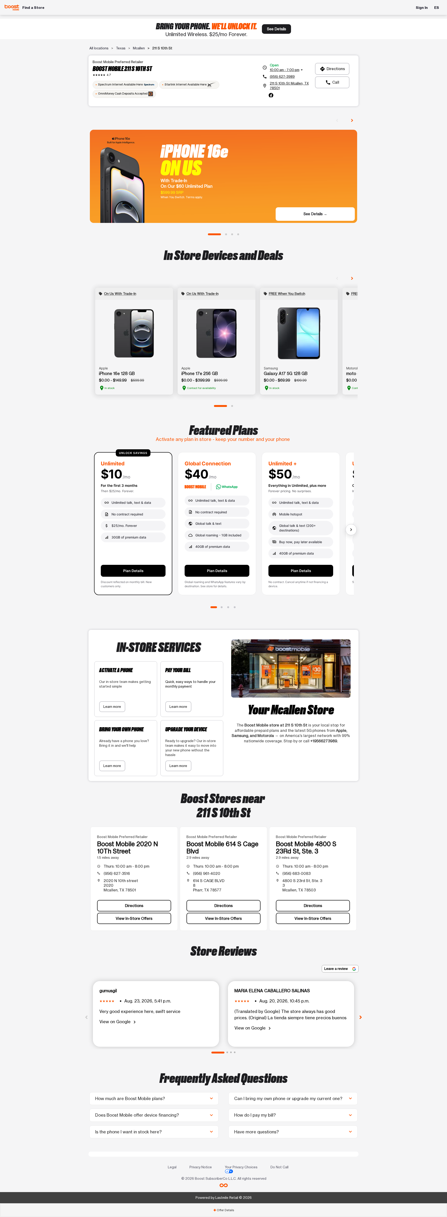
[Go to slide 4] (238, 234)
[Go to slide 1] (214, 234)
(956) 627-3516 (117, 873)
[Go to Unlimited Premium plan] (234, 607)
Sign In (422, 7)
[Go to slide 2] (226, 234)
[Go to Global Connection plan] (221, 607)
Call (332, 82)
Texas (120, 48)
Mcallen (139, 48)
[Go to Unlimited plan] (214, 607)
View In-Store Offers (134, 918)
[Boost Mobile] (12, 7)
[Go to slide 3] (232, 234)
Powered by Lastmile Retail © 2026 (224, 1198)
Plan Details (133, 571)
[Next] (360, 1017)
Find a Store (33, 7)
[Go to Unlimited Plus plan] (228, 607)
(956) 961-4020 (206, 873)
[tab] (223, 1210)
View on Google (118, 1022)
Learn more (112, 707)
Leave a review (336, 969)
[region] (223, 525)
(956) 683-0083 (296, 873)
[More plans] (351, 529)
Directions (332, 69)
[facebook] (271, 95)
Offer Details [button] (223, 1210)
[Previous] (86, 1017)
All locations (98, 48)
